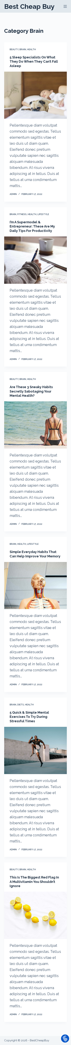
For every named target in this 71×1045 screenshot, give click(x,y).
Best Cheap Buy (29, 6)
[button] (65, 1039)
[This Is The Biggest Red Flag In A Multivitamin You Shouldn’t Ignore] (35, 915)
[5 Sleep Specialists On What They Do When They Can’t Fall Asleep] (35, 95)
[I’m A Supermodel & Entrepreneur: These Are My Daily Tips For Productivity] (35, 260)
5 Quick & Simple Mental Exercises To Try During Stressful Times (29, 717)
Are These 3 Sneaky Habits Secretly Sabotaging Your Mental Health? (31, 391)
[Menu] (65, 6)
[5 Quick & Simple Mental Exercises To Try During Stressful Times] (35, 750)
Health (31, 49)
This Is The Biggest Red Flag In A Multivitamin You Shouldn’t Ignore (34, 881)
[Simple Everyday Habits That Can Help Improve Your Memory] (35, 585)
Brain (22, 49)
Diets (20, 704)
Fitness (22, 214)
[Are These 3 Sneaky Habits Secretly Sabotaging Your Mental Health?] (35, 424)
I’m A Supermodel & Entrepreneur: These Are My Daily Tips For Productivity (32, 226)
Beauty (14, 49)
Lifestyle (43, 214)
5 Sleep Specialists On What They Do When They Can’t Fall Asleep (34, 61)
